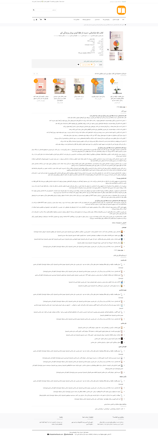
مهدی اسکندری (94, 36)
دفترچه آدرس (89, 424)
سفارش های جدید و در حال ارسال (108, 422)
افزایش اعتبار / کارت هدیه (43, 1)
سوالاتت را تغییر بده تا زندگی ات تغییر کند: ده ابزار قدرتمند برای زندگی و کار (103, 395)
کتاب (122, 409)
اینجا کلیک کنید (43, 422)
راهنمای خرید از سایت (57, 424)
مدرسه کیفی (117, 372)
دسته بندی (97, 19)
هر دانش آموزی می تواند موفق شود (112, 399)
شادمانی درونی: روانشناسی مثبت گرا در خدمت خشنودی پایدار (106, 232)
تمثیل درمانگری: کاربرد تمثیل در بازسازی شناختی (109, 342)
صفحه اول (86, 432)
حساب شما (62, 1)
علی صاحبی (84, 36)
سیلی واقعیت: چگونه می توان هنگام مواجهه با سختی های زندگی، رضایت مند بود (117, 98)
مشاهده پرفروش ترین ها (85, 53)
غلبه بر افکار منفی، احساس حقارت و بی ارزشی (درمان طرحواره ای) (60, 98)
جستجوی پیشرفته (86, 19)
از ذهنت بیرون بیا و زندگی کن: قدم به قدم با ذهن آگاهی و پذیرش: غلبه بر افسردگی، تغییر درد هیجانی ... (96, 305)
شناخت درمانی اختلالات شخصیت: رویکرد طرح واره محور (107, 335)
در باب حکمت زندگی (79, 97)
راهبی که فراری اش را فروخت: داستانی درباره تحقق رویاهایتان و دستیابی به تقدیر (101, 365)
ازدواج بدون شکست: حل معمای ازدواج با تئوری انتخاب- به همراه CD (105, 331)
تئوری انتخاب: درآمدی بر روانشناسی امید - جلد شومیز (108, 328)
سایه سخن (92, 39)
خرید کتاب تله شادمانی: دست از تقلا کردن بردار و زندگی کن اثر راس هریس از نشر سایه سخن (104, 25)
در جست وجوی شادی (115, 286)
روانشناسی (106, 409)
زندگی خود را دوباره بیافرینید (98, 97)
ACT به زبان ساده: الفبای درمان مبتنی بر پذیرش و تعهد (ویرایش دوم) (104, 282)
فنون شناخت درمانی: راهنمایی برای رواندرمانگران (109, 239)
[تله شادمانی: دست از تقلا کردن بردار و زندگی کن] (108, 49)
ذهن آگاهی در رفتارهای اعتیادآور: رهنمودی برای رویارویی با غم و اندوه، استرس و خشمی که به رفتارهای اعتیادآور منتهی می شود (91, 312)
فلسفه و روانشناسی (114, 409)
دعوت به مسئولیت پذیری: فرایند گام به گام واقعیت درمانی (107, 392)
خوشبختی (124, 227)
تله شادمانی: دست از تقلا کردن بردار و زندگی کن (109, 247)
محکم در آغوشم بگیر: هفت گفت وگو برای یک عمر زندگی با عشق (40, 97)
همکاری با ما (76, 19)
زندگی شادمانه (117, 243)
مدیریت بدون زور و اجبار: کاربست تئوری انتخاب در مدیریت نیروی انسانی (103, 358)
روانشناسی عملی (99, 409)
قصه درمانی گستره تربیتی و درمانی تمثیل (111, 339)
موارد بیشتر (120, 250)
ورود (34, 20)
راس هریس (100, 36)
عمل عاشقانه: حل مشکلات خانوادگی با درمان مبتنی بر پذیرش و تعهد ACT (103, 275)
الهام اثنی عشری (73, 36)
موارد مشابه (122, 107)
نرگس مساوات (61, 36)
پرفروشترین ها (106, 19)
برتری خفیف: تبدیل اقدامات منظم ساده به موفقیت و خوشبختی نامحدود (104, 235)
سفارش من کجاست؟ (54, 1)
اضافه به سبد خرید (86, 65)
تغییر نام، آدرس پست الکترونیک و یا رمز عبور (82, 422)
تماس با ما (34, 1)
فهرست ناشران (116, 19)
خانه (123, 19)
